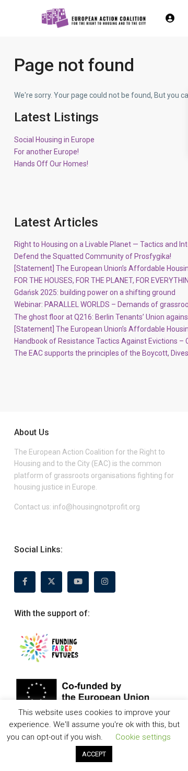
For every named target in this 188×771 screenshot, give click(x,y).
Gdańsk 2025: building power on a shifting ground (94, 292)
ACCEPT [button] (94, 754)
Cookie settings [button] (143, 737)
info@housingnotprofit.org (96, 507)
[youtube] (78, 582)
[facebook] (25, 582)
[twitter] (51, 582)
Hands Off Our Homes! (51, 164)
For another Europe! (46, 152)
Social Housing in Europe (54, 139)
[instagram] (104, 582)
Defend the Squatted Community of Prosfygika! (92, 256)
